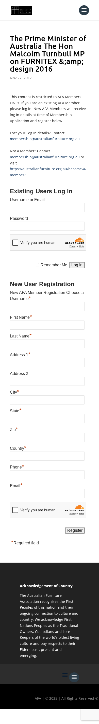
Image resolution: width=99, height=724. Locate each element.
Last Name (21, 335)
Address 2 (19, 373)
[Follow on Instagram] (35, 715)
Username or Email (27, 200)
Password (19, 218)
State (16, 410)
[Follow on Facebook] (6, 715)
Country (18, 448)
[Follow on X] (21, 715)
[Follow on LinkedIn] (50, 715)
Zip (14, 429)
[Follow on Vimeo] (65, 715)
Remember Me (54, 265)
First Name (21, 317)
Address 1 (20, 354)
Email (16, 485)
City (14, 391)
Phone (17, 466)
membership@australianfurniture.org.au (45, 138)
